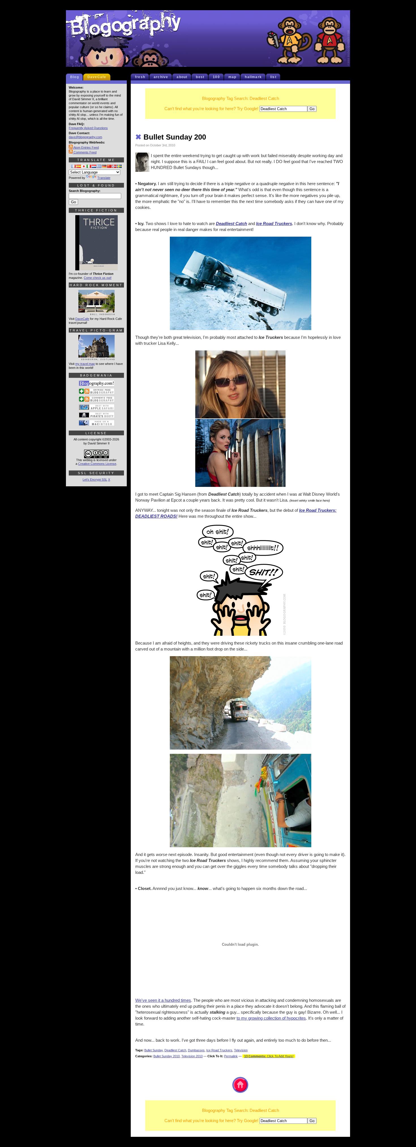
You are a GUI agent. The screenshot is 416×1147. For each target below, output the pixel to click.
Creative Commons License (97, 463)
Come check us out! (97, 277)
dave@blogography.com (85, 137)
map (232, 77)
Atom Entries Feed (86, 147)
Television (241, 1050)
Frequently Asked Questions (88, 128)
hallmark (253, 77)
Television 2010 (192, 1056)
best (200, 77)
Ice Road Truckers (274, 223)
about (182, 77)
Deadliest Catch (231, 223)
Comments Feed (85, 152)
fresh (140, 77)
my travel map (85, 363)
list (273, 77)
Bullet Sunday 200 (170, 137)
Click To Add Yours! (268, 1056)
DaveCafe (96, 77)
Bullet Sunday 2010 (166, 1056)
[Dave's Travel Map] (96, 358)
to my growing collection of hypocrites (271, 1018)
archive (161, 77)
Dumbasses (196, 1050)
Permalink (231, 1056)
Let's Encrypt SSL (95, 479)
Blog (74, 77)
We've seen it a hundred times (163, 1000)
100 (216, 77)
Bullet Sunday (153, 1050)
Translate (103, 177)
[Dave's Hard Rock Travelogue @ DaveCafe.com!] (96, 313)
